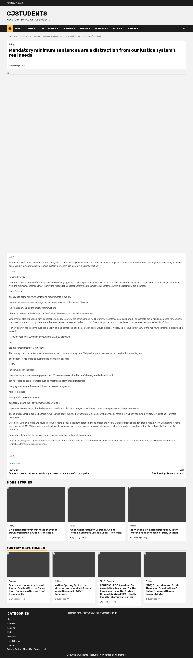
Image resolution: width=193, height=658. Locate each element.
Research (100, 28)
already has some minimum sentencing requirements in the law (40, 297)
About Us (27, 649)
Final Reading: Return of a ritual (168, 472)
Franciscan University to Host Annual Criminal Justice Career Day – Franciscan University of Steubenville (27, 589)
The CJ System (48, 28)
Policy (116, 28)
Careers (131, 28)
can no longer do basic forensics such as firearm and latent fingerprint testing (47, 381)
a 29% (12, 364)
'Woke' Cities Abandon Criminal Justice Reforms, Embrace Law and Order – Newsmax (96, 531)
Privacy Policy (14, 649)
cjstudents (27, 13)
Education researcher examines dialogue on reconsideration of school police (49, 472)
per (10, 342)
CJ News (28, 28)
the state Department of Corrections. (27, 347)
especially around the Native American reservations (34, 403)
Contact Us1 (40, 649)
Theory (84, 28)
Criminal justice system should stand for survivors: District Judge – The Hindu (33, 531)
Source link (14, 463)
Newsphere (105, 654)
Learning (68, 28)
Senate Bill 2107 (17, 277)
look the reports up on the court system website (32, 308)
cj (24, 66)
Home (17, 28)
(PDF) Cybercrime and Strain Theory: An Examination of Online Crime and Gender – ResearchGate (162, 589)
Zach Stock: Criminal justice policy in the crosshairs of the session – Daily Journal (154, 531)
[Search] (184, 28)
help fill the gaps (17, 392)
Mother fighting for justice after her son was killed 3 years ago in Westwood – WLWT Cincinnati (73, 589)
